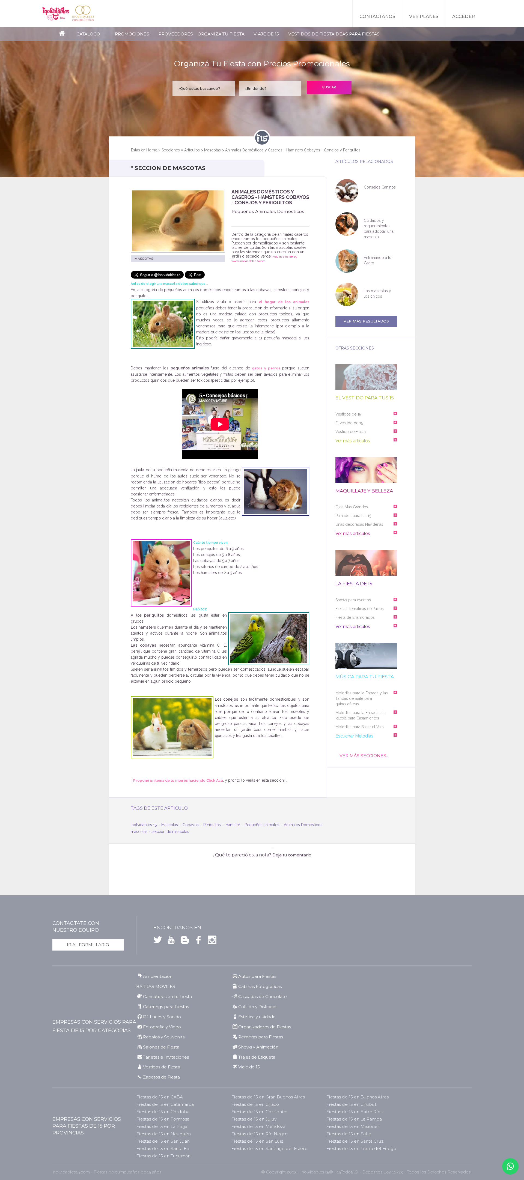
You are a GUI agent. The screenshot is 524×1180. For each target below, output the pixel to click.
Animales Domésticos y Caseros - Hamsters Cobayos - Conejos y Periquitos (293, 150)
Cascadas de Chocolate (262, 996)
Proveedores (176, 34)
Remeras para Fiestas (260, 1036)
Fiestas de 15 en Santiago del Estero (269, 1148)
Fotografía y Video (162, 1026)
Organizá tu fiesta (221, 34)
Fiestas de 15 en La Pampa (354, 1119)
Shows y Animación (258, 1047)
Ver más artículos (352, 440)
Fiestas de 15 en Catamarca (165, 1104)
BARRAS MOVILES (155, 986)
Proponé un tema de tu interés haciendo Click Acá (178, 780)
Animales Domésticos (303, 825)
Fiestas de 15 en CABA (159, 1097)
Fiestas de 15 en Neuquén (163, 1133)
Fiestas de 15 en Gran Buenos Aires (268, 1097)
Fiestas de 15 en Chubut (351, 1104)
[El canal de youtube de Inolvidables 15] (169, 941)
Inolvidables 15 (55, 13)
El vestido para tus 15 (364, 398)
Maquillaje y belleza (364, 491)
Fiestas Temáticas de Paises (359, 609)
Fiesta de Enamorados (355, 617)
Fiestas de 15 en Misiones (352, 1126)
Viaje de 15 (266, 34)
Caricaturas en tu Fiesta (167, 996)
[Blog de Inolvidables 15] (183, 941)
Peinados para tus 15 (353, 515)
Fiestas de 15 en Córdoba (162, 1111)
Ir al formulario (88, 944)
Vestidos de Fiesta (311, 34)
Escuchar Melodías (354, 736)
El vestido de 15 (349, 423)
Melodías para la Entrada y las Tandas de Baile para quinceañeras (361, 698)
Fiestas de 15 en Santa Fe (162, 1148)
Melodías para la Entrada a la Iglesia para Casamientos (360, 715)
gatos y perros (266, 368)
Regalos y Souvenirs (163, 1036)
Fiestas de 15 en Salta (348, 1133)
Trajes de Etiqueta (256, 1057)
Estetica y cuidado (257, 1016)
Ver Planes (423, 16)
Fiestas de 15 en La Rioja (161, 1126)
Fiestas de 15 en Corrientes (259, 1111)
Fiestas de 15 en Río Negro (259, 1133)
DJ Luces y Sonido (162, 1016)
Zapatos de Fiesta (161, 1077)
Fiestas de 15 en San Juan (163, 1141)
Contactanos (377, 16)
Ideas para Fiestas (357, 34)
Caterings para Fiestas (166, 1006)
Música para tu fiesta (364, 676)
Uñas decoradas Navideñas (359, 524)
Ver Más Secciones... (364, 755)
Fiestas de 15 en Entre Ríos (354, 1111)
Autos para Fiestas (257, 976)
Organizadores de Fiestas (264, 1026)
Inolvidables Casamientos (83, 13)
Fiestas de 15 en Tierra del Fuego (361, 1148)
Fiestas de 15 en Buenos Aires (357, 1097)
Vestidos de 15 (348, 414)
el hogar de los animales (284, 302)
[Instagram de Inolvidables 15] (210, 941)
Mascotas (212, 150)
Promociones (132, 34)
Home (151, 150)
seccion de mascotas (170, 831)
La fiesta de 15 (353, 583)
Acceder (463, 16)
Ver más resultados (366, 321)
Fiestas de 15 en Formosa (162, 1119)
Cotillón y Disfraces (257, 1006)
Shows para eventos (353, 600)
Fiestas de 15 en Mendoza (258, 1126)
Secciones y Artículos (181, 150)
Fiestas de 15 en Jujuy (253, 1119)
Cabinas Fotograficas (260, 986)
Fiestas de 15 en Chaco (255, 1104)
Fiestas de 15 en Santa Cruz (354, 1141)
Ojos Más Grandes (351, 507)
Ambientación (157, 976)
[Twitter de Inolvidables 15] (157, 941)
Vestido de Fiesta (350, 431)
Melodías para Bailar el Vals (359, 727)
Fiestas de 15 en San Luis (257, 1141)
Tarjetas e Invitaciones (166, 1057)
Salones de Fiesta (161, 1047)
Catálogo (88, 34)
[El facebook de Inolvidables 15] (196, 941)
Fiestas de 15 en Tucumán (163, 1155)
